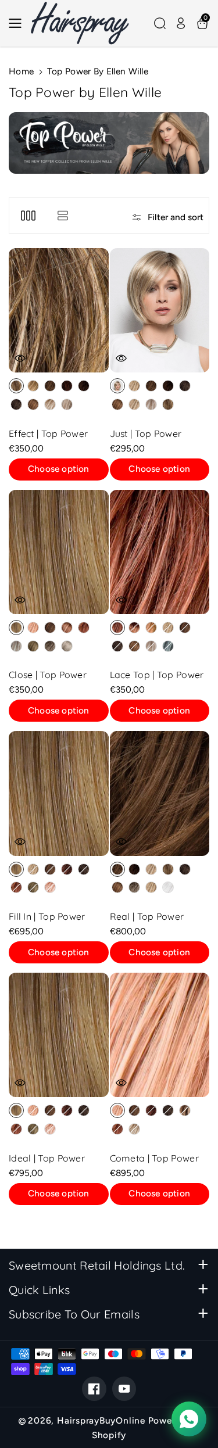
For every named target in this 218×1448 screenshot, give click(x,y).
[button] (18, 23)
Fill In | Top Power (47, 916)
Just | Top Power (146, 433)
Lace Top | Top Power (157, 674)
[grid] (28, 215)
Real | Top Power (147, 916)
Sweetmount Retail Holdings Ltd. (97, 1265)
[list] (62, 215)
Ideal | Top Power (47, 1158)
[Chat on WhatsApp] (188, 1419)
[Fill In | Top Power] (59, 793)
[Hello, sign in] (181, 23)
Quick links (39, 1289)
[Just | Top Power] (160, 310)
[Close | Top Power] (59, 552)
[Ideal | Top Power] (59, 1035)
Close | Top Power (48, 674)
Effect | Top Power (48, 433)
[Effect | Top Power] (59, 310)
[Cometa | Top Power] (160, 1035)
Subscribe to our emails (74, 1314)
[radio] (16, 385)
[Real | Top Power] (160, 793)
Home (21, 71)
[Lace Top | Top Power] (160, 552)
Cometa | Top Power (154, 1158)
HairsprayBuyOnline (101, 1420)
